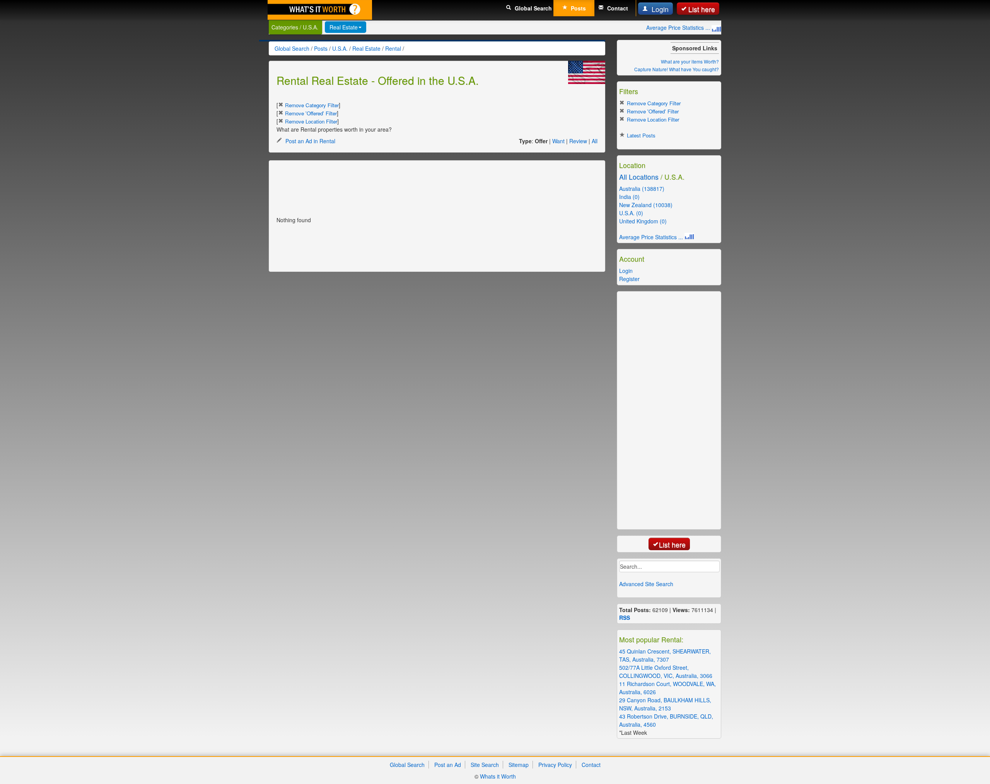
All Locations (639, 177)
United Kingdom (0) (643, 221)
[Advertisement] (417, 185)
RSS (624, 617)
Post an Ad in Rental (309, 141)
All (594, 141)
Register (629, 279)
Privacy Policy (555, 765)
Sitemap (519, 765)
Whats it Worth (498, 776)
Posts (577, 8)
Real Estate (343, 27)
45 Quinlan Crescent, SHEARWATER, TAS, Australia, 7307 (665, 655)
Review (578, 141)
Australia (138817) (641, 188)
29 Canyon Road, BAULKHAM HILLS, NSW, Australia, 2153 (665, 704)
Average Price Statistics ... (679, 27)
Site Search (485, 765)
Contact (617, 8)
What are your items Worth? (690, 61)
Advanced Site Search (646, 584)
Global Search (532, 8)
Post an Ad (447, 765)
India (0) (629, 197)
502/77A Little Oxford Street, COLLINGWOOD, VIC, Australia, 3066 (665, 671)
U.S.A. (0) (631, 213)
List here (701, 9)
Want (558, 141)
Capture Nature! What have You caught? (676, 69)
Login (659, 9)
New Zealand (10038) (646, 205)
